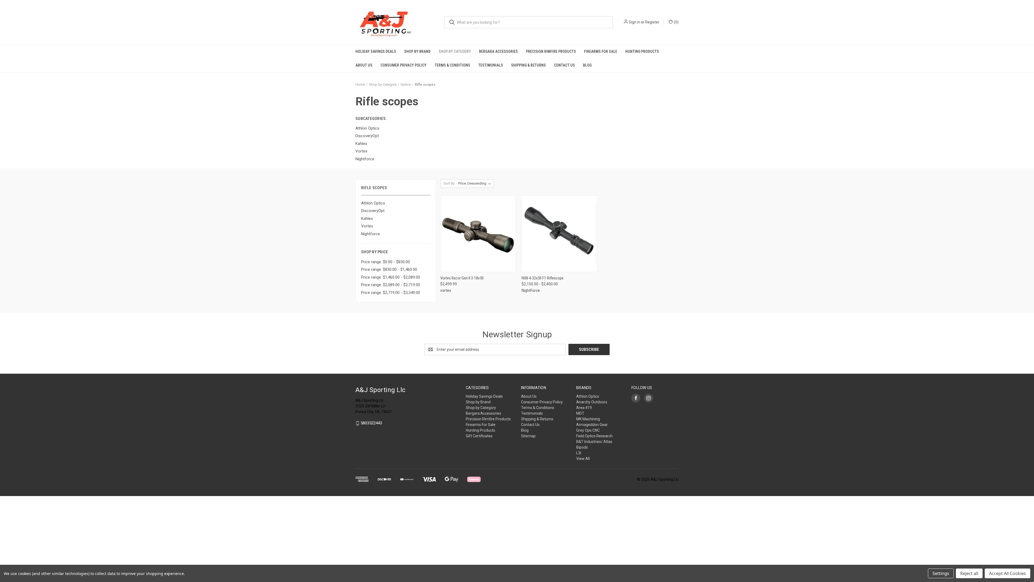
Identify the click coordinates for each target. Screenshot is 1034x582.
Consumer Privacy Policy (403, 65)
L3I (578, 453)
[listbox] (475, 183)
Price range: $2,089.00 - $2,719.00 (390, 284)
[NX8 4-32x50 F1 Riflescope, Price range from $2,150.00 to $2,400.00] (559, 233)
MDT (580, 413)
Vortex (367, 226)
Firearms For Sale (600, 51)
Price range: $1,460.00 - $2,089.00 (390, 277)
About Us (363, 65)
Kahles (367, 218)
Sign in (634, 22)
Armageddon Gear (592, 424)
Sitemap (528, 436)
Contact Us (564, 65)
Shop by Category (455, 51)
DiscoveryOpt (373, 210)
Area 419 (584, 408)
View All (583, 458)
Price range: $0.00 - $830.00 (385, 261)
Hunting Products (642, 51)
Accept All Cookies (1007, 573)
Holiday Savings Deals (375, 51)
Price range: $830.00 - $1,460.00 (389, 269)
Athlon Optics (373, 203)
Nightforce (370, 233)
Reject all (969, 573)
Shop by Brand (417, 51)
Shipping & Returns (528, 65)
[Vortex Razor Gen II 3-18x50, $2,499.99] (478, 233)
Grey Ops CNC (588, 430)
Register (652, 22)
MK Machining (588, 419)
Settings (940, 573)
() (676, 22)
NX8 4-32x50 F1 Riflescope (543, 278)
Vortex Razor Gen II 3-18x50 (462, 278)
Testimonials (490, 65)
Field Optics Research (594, 436)
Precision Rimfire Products (551, 51)
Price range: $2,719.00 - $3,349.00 (390, 292)
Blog (587, 65)
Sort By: (449, 183)
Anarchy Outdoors (591, 402)
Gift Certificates (479, 436)
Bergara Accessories (498, 51)
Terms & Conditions (452, 65)
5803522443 (371, 423)
